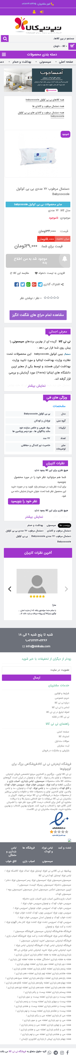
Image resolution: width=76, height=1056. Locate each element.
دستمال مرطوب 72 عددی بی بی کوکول (24, 531)
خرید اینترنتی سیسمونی (32, 941)
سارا (54, 605)
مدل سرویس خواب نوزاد (31, 917)
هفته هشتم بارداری (61, 973)
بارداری (68, 955)
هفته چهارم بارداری (25, 964)
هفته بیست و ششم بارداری (57, 1006)
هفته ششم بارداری (42, 969)
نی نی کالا (43, 875)
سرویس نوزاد (20, 908)
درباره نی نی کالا (62, 703)
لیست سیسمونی (27, 885)
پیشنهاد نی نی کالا (62, 871)
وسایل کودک (54, 875)
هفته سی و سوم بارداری (35, 1020)
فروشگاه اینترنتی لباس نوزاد (29, 945)
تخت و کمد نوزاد (54, 784)
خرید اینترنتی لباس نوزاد (59, 950)
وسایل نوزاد (35, 871)
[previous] (66, 589)
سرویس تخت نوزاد (46, 922)
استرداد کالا (64, 736)
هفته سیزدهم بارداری (17, 978)
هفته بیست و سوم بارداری (31, 997)
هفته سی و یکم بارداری (39, 1015)
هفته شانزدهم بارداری (16, 983)
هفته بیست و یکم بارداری (37, 992)
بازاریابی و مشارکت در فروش (55, 750)
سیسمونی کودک (63, 894)
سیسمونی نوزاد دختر (16, 880)
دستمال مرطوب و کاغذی (59, 531)
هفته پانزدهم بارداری (38, 983)
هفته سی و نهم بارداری (32, 1034)
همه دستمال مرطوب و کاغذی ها (48, 106)
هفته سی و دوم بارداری (59, 1020)
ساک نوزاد (24, 871)
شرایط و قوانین (62, 693)
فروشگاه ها (29, 848)
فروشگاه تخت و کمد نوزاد (39, 936)
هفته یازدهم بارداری (61, 978)
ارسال (36, 677)
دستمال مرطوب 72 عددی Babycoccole (51, 536)
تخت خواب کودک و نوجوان (57, 917)
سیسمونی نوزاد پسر (36, 880)
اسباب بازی (14, 781)
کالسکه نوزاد (12, 871)
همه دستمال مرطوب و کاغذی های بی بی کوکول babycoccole (41, 114)
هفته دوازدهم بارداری (39, 978)
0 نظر (38, 298)
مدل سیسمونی (30, 889)
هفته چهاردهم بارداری (60, 983)
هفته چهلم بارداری (61, 1039)
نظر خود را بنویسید (24, 501)
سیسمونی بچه (14, 889)
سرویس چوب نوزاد (62, 913)
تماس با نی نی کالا (60, 707)
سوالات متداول (62, 741)
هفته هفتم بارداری (22, 969)
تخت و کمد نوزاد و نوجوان (58, 926)
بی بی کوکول (22, 536)
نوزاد (44, 871)
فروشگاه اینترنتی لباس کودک (57, 945)
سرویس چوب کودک (42, 913)
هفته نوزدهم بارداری (17, 987)
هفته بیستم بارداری (61, 992)
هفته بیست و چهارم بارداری (57, 1001)
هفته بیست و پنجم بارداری (29, 1001)
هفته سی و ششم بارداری (58, 1029)
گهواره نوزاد (11, 922)
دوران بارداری (22, 955)
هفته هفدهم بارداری (60, 987)
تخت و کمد (64, 848)
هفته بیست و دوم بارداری (58, 997)
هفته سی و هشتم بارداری (58, 1034)
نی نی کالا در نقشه (60, 717)
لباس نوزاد (38, 788)
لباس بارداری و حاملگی (11, 851)
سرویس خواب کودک (14, 784)
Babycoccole (64, 542)
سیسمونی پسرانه (45, 885)
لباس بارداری (27, 781)
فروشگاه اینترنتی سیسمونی (47, 931)
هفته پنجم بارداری (61, 969)
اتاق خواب (11, 861)
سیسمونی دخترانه (62, 885)
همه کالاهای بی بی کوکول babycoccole (45, 100)
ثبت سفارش (63, 746)
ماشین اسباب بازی (51, 899)
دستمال (67, 354)
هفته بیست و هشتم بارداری (56, 1011)
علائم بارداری (36, 955)
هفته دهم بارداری (24, 973)
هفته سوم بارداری (44, 964)
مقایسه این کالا (21, 273)
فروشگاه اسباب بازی (16, 936)
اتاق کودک (64, 788)
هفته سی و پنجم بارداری (32, 1025)
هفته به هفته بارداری (61, 959)
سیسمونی (51, 525)
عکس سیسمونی (46, 889)
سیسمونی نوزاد (54, 880)
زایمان (24, 1039)
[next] (10, 589)
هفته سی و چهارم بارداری (58, 1025)
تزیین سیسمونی (63, 889)
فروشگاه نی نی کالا (17, 1051)
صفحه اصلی (63, 732)
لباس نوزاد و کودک (47, 849)
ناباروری (32, 1039)
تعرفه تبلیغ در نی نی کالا (57, 712)
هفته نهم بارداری (42, 973)
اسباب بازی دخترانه (31, 899)
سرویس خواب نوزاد (35, 784)
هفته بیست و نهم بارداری (29, 1011)
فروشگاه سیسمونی (24, 931)
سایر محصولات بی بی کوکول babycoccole (38, 204)
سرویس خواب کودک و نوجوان (56, 903)
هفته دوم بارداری (62, 964)
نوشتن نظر (26, 298)
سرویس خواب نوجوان (39, 908)
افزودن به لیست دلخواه (52, 273)
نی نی (50, 871)
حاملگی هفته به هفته (38, 959)
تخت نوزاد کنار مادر (27, 922)
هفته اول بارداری (18, 959)
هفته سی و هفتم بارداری (32, 1029)
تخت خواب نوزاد (23, 913)
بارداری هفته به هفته (53, 955)
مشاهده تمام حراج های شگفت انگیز (38, 315)
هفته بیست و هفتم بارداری (29, 1006)
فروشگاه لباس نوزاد (62, 936)
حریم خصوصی (62, 698)
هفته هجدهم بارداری (38, 987)
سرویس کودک (64, 922)
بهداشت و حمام (35, 525)
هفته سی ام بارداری (61, 1015)
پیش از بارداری (44, 1039)
